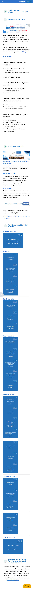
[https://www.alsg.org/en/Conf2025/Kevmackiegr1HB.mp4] (10, 385)
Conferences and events (14, 11)
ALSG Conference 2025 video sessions (17, 226)
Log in (29, 1)
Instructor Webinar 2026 (16, 19)
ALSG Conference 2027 (15, 146)
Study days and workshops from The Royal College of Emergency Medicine (17, 561)
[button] (22, 1)
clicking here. (25, 52)
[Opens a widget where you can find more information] (27, 586)
